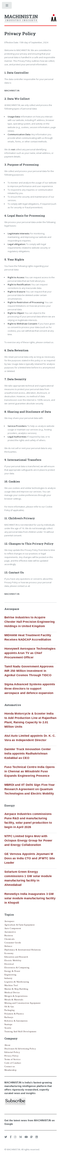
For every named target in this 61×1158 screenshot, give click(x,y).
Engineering (10, 974)
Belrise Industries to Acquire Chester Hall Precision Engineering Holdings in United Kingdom (29, 622)
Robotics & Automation (16, 1021)
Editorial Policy (12, 1052)
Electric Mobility (12, 960)
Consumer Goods (12, 942)
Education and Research (16, 957)
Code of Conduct (12, 1063)
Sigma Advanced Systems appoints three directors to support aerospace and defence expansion (29, 689)
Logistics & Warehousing (16, 982)
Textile (7, 1028)
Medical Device (12, 992)
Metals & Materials (13, 999)
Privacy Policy (11, 1056)
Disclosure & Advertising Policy (20, 1048)
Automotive (10, 932)
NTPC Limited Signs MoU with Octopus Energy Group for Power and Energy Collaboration (28, 840)
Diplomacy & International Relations (22, 949)
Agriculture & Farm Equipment (19, 925)
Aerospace (9, 921)
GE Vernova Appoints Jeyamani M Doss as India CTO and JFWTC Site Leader (29, 858)
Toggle (7, 6)
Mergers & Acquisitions (16, 996)
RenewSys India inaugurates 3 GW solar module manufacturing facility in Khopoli (29, 898)
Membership (10, 1070)
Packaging (9, 1010)
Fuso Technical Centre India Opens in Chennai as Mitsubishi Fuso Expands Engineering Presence (29, 771)
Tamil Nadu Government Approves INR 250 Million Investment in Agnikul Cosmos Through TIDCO (29, 671)
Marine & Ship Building (16, 989)
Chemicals (9, 939)
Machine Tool (11, 985)
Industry (8, 978)
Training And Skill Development (20, 1031)
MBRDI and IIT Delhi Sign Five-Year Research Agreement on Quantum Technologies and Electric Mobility (29, 789)
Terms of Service (12, 1059)
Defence (8, 946)
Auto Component (12, 928)
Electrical (9, 964)
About (7, 1045)
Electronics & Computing (16, 967)
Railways (8, 1017)
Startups (8, 1024)
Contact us (9, 1066)
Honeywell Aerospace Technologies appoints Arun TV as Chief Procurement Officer (29, 653)
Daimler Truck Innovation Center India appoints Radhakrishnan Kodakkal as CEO (27, 754)
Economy (9, 953)
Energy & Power (12, 971)
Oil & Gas (9, 1006)
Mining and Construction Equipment (22, 1003)
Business (8, 935)
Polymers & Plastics (14, 1013)
